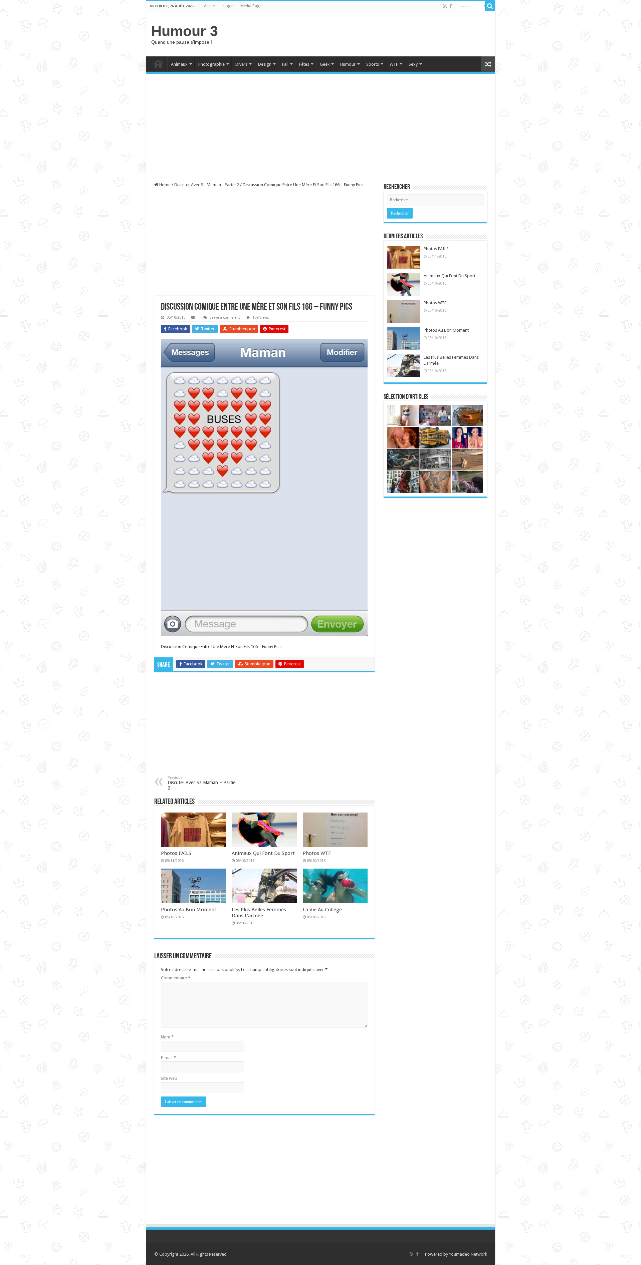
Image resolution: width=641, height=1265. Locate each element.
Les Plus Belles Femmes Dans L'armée (259, 913)
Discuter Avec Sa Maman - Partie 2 (206, 184)
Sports (372, 64)
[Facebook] (451, 6)
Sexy (413, 64)
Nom (167, 1036)
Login (228, 6)
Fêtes (304, 64)
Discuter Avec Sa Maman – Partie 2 (201, 782)
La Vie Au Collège (322, 910)
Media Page (250, 6)
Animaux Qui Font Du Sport (263, 853)
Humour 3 (184, 31)
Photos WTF (317, 853)
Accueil (210, 6)
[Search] (490, 6)
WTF (394, 64)
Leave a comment (225, 317)
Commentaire (175, 977)
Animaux (179, 64)
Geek (325, 64)
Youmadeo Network (468, 1254)
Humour (348, 64)
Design (264, 64)
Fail (285, 64)
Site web (169, 1078)
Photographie (211, 64)
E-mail (168, 1057)
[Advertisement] (368, 33)
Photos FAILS (176, 853)
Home (158, 63)
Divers (241, 64)
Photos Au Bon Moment (188, 910)
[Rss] (444, 6)
